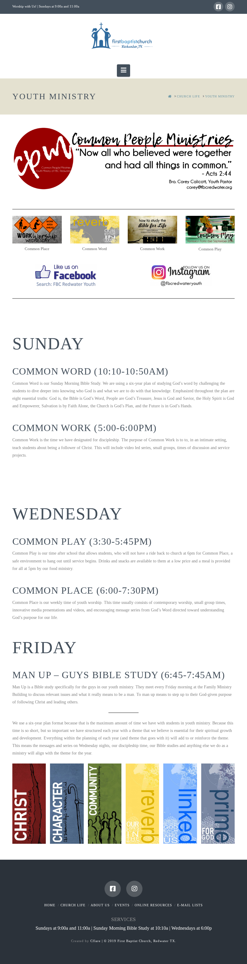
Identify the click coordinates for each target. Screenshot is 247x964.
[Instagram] (230, 6)
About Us (100, 905)
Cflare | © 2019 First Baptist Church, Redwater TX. (133, 941)
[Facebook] (218, 6)
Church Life (73, 905)
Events (122, 905)
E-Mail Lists (190, 905)
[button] (123, 70)
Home (49, 905)
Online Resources (153, 905)
